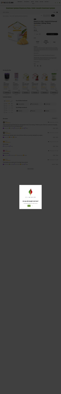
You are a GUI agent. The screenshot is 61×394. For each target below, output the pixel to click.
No (32, 205)
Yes (29, 205)
